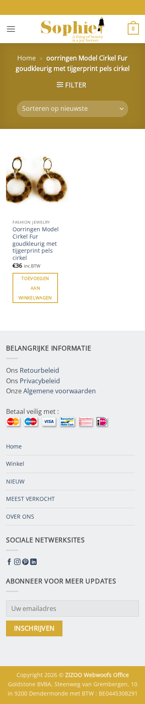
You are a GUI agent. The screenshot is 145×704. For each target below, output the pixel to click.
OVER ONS (20, 516)
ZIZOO (74, 675)
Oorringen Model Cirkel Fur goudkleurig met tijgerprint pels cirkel (35, 243)
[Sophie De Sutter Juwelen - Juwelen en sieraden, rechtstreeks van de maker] (72, 29)
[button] (11, 29)
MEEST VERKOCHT (30, 499)
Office (121, 675)
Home (26, 58)
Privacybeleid (40, 380)
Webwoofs (98, 675)
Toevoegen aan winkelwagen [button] (35, 288)
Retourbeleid (39, 370)
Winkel (15, 463)
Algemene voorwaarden (59, 390)
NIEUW (15, 481)
